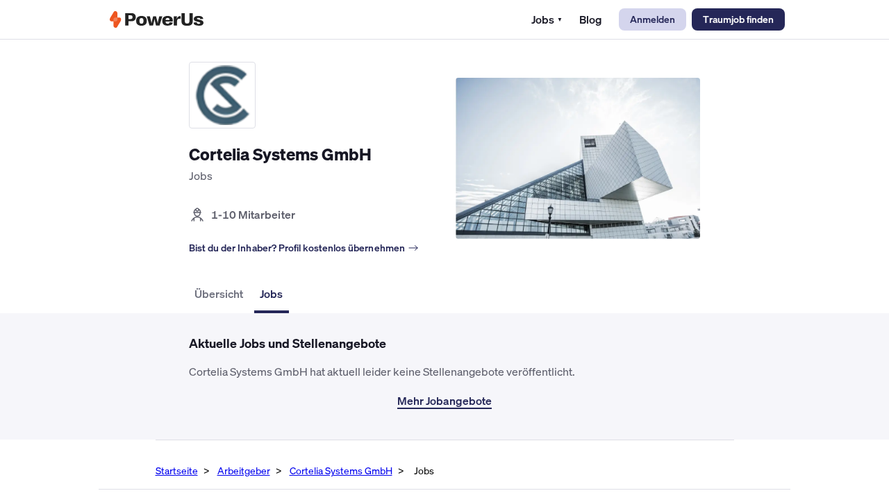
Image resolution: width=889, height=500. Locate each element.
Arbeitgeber (243, 470)
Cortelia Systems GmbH (341, 470)
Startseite (177, 470)
